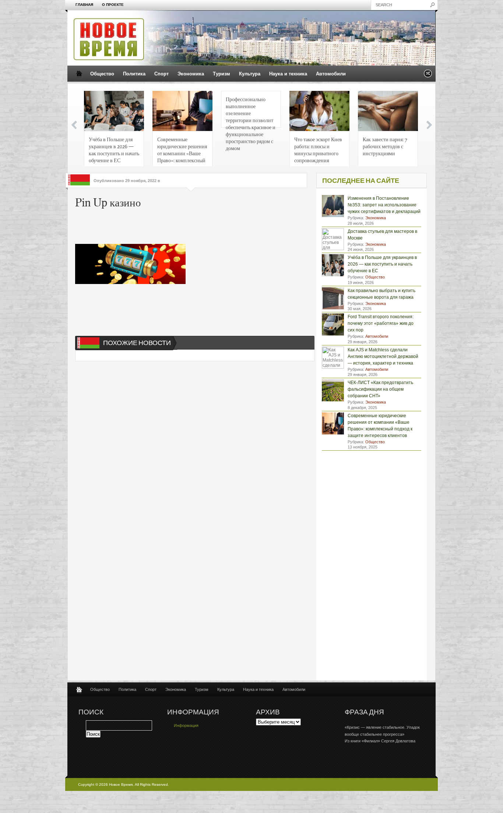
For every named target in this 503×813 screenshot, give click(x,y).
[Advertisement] (187, 227)
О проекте (113, 5)
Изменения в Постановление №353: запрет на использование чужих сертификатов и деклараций (384, 205)
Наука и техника (288, 74)
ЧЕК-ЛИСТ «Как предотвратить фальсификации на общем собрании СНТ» (380, 389)
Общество (102, 74)
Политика (134, 74)
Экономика (190, 74)
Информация (186, 725)
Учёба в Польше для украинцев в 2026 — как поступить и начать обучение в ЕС (114, 149)
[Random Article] (428, 75)
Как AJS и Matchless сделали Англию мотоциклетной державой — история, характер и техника (383, 356)
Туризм (221, 74)
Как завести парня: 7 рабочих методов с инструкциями (385, 146)
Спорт (161, 74)
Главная (84, 5)
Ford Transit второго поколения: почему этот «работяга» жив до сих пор (381, 323)
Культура (249, 74)
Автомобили (331, 74)
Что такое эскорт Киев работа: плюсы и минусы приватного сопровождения (318, 149)
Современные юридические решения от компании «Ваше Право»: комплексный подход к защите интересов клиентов (182, 152)
